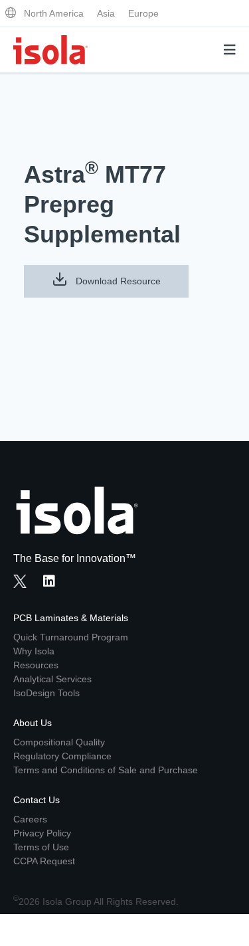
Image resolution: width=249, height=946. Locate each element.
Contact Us (36, 800)
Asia (106, 13)
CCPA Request (44, 861)
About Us (32, 722)
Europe (143, 13)
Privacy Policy (42, 833)
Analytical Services (52, 679)
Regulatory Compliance (62, 756)
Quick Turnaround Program (70, 637)
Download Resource (117, 281)
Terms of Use (41, 847)
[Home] (50, 49)
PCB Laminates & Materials (70, 618)
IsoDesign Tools (46, 693)
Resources (35, 665)
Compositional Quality (59, 742)
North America (54, 13)
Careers (30, 819)
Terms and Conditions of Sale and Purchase (105, 770)
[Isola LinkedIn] (53, 582)
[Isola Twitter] (20, 581)
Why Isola (33, 651)
